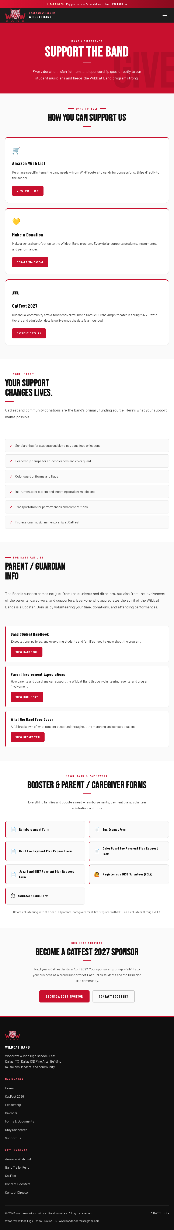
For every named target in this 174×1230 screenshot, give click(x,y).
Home (9, 1088)
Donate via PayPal (30, 262)
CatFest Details (29, 333)
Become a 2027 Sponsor (64, 996)
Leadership (13, 1105)
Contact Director (17, 1192)
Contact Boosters (113, 996)
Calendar (11, 1113)
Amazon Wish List (18, 1159)
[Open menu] (165, 15)
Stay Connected (16, 1130)
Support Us (13, 1138)
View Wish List (28, 191)
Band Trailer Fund (17, 1167)
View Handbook (26, 652)
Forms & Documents (19, 1121)
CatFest (10, 1175)
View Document (26, 697)
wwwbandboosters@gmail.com (79, 1221)
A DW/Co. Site (160, 1213)
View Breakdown (27, 737)
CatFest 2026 (14, 1096)
